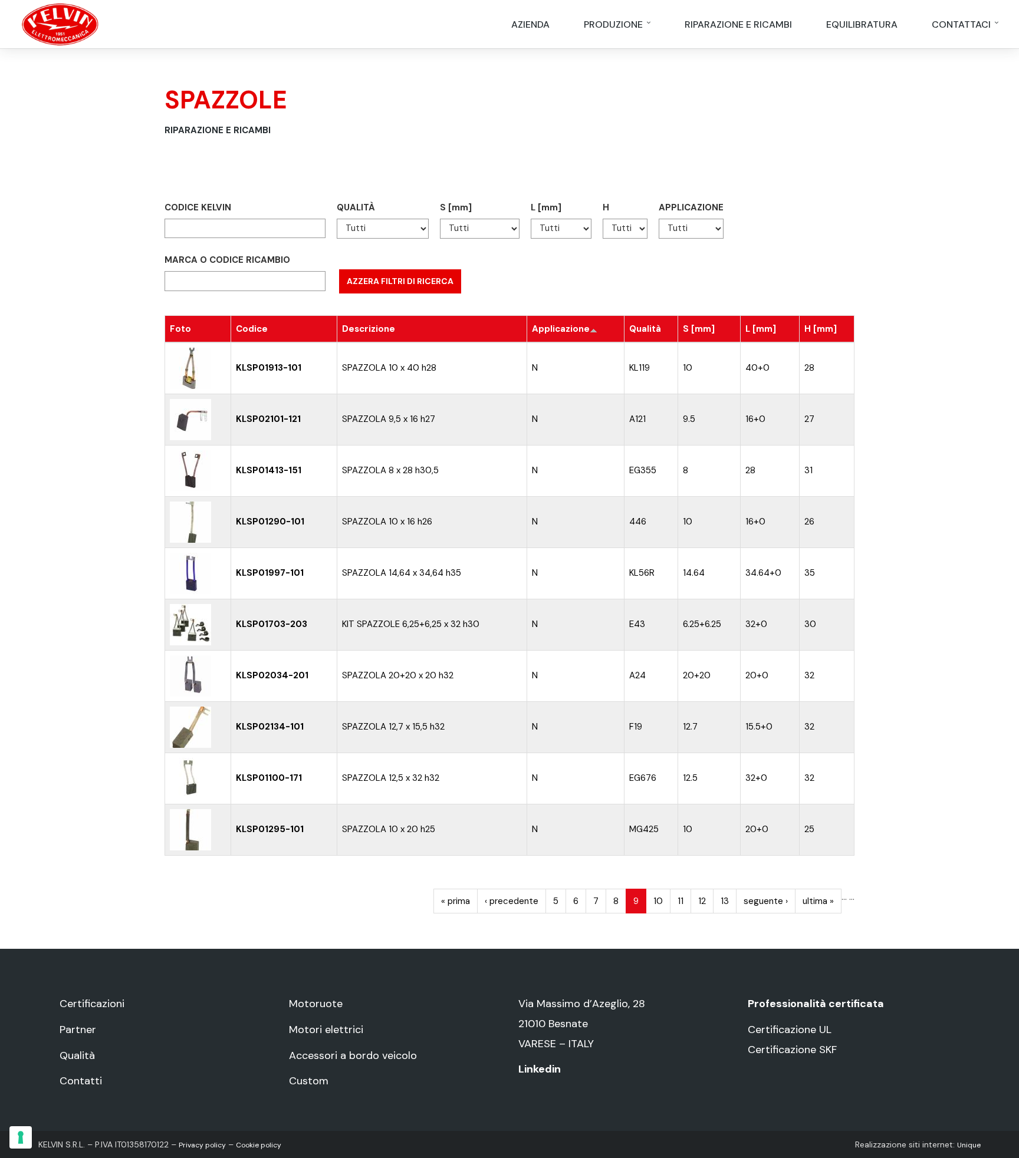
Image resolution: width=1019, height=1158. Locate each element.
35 (809, 573)
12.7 (690, 727)
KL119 (639, 368)
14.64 (694, 573)
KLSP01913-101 (268, 368)
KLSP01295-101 (270, 829)
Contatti (81, 1081)
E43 (637, 624)
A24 (637, 675)
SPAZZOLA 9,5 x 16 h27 (388, 419)
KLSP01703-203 (271, 624)
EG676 (642, 778)
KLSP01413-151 (268, 470)
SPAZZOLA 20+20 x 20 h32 (397, 675)
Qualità (645, 329)
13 (725, 901)
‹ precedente (511, 901)
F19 (635, 727)
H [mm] (820, 329)
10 (687, 368)
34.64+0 (763, 573)
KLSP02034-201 (272, 675)
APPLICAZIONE (691, 207)
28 (809, 368)
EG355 (642, 470)
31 (808, 470)
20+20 (697, 675)
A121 (637, 419)
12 (702, 901)
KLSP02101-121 (268, 419)
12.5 (690, 778)
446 (637, 521)
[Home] (60, 23)
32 (809, 675)
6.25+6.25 (702, 624)
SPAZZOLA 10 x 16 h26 (387, 521)
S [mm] (456, 207)
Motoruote (316, 1004)
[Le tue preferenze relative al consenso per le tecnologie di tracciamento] (20, 1137)
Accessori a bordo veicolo (353, 1055)
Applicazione (561, 329)
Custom (308, 1081)
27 (809, 419)
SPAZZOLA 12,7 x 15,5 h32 (393, 727)
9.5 (689, 419)
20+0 (756, 675)
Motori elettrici (326, 1029)
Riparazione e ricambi (738, 24)
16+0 (755, 419)
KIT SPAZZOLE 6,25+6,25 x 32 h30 (410, 624)
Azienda (530, 24)
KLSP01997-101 (270, 573)
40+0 (757, 368)
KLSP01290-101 (270, 521)
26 (809, 521)
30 (810, 624)
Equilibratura (862, 24)
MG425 (644, 829)
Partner (78, 1029)
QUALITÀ (356, 207)
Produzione (614, 24)
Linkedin (539, 1069)
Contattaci (962, 24)
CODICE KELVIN (198, 207)
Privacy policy (202, 1145)
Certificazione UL (789, 1029)
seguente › (766, 901)
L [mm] (546, 207)
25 (809, 829)
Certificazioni (92, 1004)
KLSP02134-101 (270, 727)
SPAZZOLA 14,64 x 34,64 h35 (401, 573)
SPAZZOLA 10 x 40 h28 (389, 368)
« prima (455, 901)
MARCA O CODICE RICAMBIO (227, 260)
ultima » (818, 901)
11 (680, 901)
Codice (252, 329)
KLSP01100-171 (269, 778)
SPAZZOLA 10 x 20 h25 (388, 829)
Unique (969, 1145)
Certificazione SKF (792, 1049)
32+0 (756, 624)
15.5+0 (759, 727)
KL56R (642, 573)
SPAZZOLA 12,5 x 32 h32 (390, 778)
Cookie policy (258, 1145)
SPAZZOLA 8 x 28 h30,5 (390, 470)
